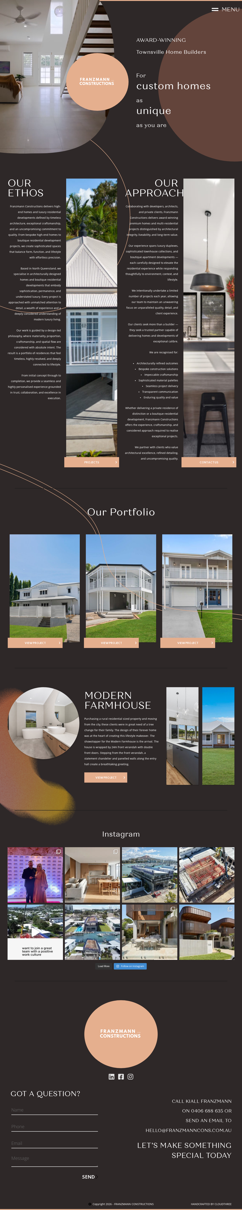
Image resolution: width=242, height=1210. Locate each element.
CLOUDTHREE (223, 1204)
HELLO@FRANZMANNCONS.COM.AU (189, 1130)
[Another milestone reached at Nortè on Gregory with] (207, 875)
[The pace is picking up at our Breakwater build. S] (92, 932)
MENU (231, 10)
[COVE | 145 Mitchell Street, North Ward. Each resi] (149, 932)
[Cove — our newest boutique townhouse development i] (207, 932)
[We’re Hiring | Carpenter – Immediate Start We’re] (35, 932)
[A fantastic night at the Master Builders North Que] (35, 875)
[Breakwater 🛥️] (149, 875)
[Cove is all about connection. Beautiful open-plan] (92, 875)
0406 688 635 (207, 1111)
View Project (105, 777)
